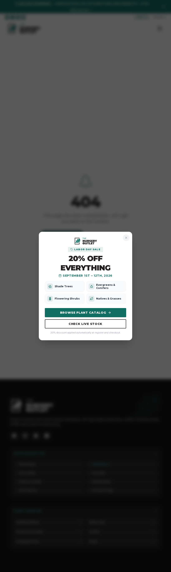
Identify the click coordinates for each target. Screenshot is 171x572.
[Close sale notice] (126, 237)
